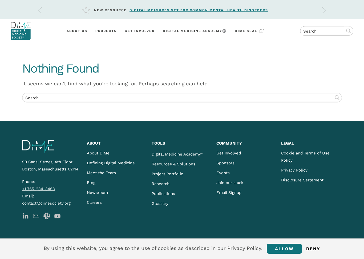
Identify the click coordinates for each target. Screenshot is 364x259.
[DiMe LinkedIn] (25, 216)
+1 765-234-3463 (38, 188)
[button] (40, 10)
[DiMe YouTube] (57, 216)
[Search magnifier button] (348, 30)
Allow (284, 248)
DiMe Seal (246, 31)
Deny (313, 248)
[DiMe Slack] (46, 216)
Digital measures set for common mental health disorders (199, 10)
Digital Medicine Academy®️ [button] (195, 31)
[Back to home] (21, 31)
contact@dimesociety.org (46, 203)
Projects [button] (106, 31)
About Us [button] (77, 31)
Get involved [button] (140, 31)
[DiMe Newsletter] (36, 216)
